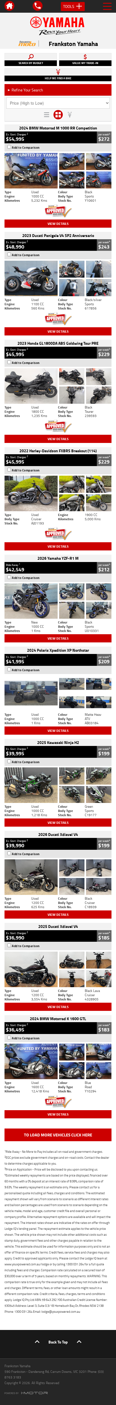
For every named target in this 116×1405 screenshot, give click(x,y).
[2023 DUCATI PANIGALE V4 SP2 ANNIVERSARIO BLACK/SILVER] (58, 278)
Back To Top (58, 1342)
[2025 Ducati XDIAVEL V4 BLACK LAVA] (58, 969)
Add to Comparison (26, 147)
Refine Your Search (25, 90)
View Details (58, 223)
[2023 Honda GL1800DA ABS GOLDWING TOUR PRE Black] (58, 386)
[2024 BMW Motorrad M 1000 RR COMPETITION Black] (58, 170)
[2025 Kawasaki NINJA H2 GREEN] (58, 785)
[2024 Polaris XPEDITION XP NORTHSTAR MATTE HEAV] (58, 693)
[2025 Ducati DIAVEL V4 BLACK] (58, 877)
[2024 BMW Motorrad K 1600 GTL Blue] (58, 1061)
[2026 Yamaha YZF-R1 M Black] (58, 601)
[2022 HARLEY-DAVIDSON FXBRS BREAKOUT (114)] (58, 493)
